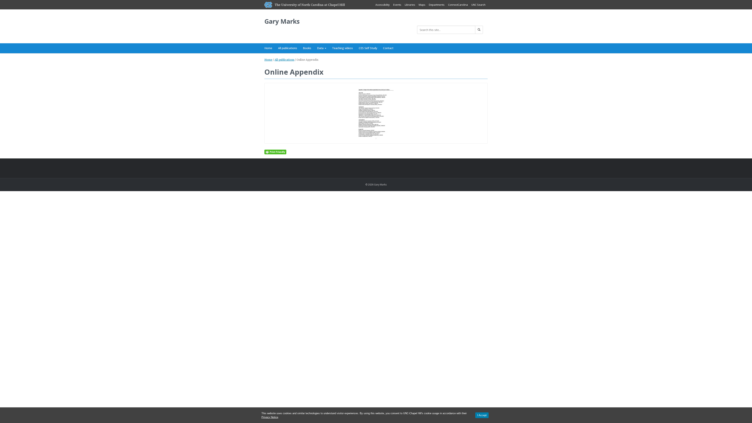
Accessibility (382, 4)
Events (397, 4)
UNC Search (478, 4)
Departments (437, 4)
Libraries (410, 4)
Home (268, 48)
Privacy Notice (269, 417)
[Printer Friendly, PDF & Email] (275, 152)
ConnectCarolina (458, 4)
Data (320, 48)
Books (307, 48)
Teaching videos (342, 48)
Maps (422, 4)
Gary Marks (282, 21)
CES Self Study (368, 48)
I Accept (482, 415)
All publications (287, 48)
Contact (388, 48)
